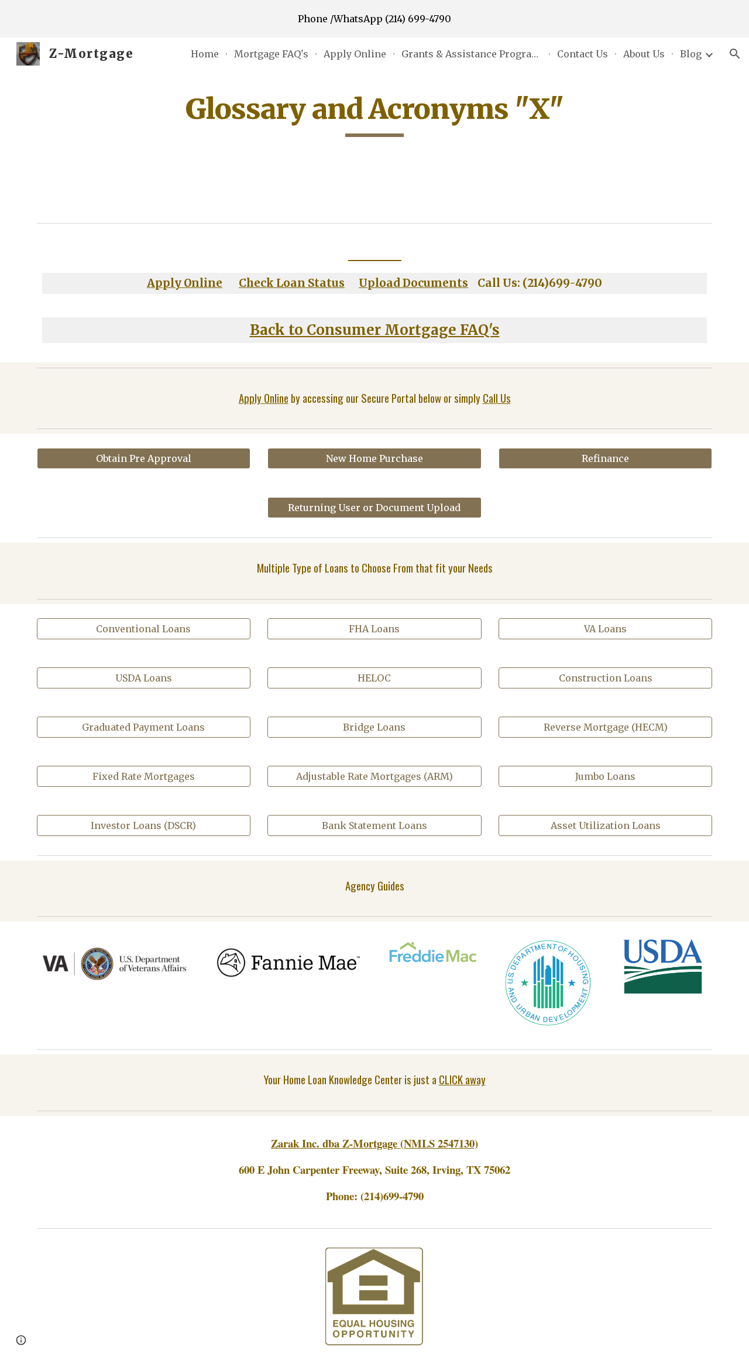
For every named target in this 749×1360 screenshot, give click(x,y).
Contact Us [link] (582, 54)
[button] (735, 54)
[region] (374, 18)
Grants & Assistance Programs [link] (471, 54)
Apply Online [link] (355, 54)
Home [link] (205, 54)
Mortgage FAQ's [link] (271, 54)
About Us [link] (644, 54)
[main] (374, 114)
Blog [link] (691, 54)
